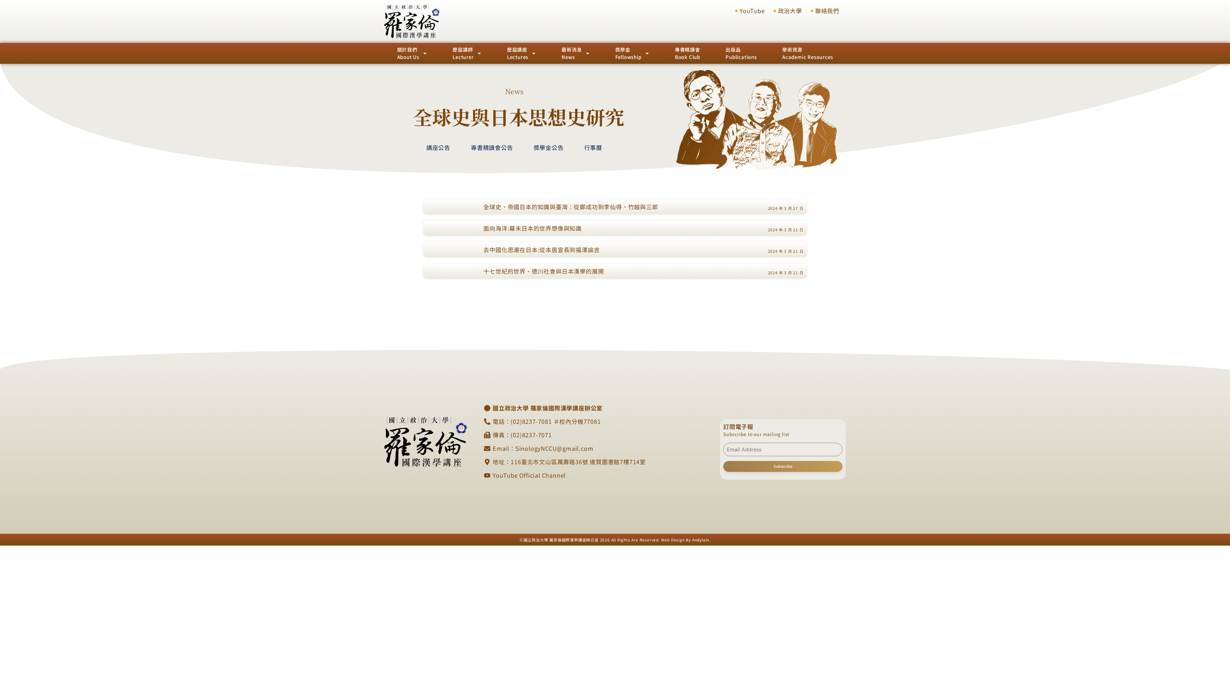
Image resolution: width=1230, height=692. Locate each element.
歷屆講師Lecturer (463, 53)
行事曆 (593, 147)
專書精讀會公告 (492, 147)
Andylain (700, 539)
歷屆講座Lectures (517, 53)
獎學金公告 (549, 147)
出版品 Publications (741, 53)
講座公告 (438, 147)
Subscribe (783, 466)
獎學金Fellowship (628, 53)
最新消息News (572, 53)
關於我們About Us (408, 53)
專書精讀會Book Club (687, 53)
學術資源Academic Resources (807, 53)
